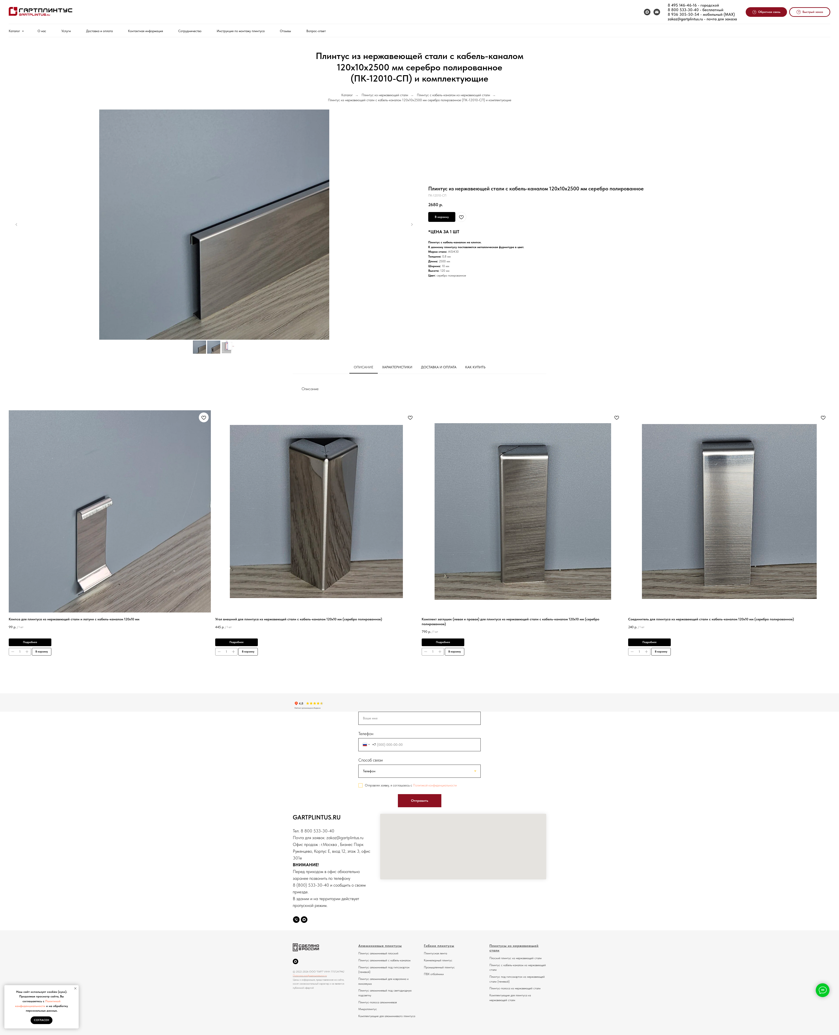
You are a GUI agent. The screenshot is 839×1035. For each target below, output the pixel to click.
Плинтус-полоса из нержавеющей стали (515, 988)
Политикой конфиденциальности (435, 785)
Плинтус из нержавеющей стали (385, 95)
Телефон (365, 733)
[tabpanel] (419, 387)
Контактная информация (145, 31)
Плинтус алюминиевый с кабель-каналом (384, 960)
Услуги (66, 31)
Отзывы (285, 31)
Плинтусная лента (435, 953)
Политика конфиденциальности (310, 975)
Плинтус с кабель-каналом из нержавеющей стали (453, 95)
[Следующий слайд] (412, 224)
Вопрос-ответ (316, 31)
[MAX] (647, 12)
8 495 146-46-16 (682, 5)
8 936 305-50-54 (683, 14)
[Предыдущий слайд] (16, 224)
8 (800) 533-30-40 (311, 885)
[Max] (304, 919)
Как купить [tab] (475, 367)
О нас (42, 31)
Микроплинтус (367, 1009)
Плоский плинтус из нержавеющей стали (515, 958)
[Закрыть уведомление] (75, 988)
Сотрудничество (189, 31)
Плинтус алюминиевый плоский (378, 953)
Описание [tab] (363, 367)
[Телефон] (296, 919)
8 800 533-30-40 (683, 9)
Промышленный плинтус (439, 967)
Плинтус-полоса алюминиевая (377, 1002)
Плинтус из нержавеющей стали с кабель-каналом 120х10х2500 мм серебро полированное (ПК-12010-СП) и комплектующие (419, 100)
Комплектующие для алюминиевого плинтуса (386, 1016)
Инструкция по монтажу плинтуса (241, 31)
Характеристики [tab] (397, 367)
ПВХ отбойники (434, 974)
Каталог (15, 31)
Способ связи (370, 760)
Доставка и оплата (99, 31)
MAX (729, 14)
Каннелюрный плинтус (438, 960)
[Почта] (657, 12)
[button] (766, 12)
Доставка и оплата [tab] (438, 367)
